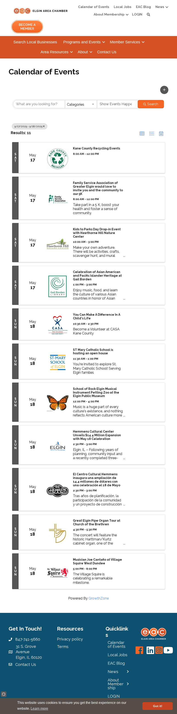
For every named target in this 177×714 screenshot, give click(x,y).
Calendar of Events (93, 7)
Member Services (125, 42)
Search (152, 104)
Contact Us (106, 52)
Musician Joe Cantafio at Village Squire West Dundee (97, 561)
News (159, 7)
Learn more (39, 708)
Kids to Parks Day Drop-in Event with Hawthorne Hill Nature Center (97, 233)
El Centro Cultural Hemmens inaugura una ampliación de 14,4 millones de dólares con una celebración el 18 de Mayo (96, 479)
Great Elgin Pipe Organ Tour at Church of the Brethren (96, 522)
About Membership (109, 14)
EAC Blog (143, 7)
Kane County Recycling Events (96, 148)
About (83, 52)
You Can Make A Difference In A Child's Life (96, 316)
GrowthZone (98, 598)
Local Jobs (122, 7)
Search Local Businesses (35, 42)
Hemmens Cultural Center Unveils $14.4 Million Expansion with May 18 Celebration (97, 435)
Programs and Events (82, 42)
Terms (62, 646)
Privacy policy (70, 639)
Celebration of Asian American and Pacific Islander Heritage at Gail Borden (97, 275)
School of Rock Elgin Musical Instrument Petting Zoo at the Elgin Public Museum (96, 392)
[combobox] (81, 104)
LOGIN (137, 14)
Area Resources (54, 52)
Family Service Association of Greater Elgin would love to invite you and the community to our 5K (98, 188)
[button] (164, 90)
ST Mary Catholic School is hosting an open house (93, 351)
